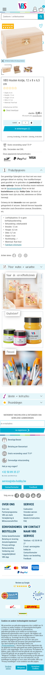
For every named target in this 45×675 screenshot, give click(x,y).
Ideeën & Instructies (32, 518)
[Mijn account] (35, 9)
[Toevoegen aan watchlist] (41, 26)
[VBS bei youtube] (33, 495)
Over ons (5, 509)
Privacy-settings (8, 545)
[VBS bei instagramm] (22, 495)
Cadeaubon (28, 509)
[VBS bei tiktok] (38, 495)
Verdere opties (8, 667)
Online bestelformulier (11, 536)
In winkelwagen (21, 128)
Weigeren (21, 667)
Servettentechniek (14, 188)
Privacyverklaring (8, 645)
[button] (3, 42)
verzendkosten (37, 116)
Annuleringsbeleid (9, 542)
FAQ (25, 521)
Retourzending (8, 548)
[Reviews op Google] (22, 585)
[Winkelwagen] (41, 9)
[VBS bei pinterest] (27, 495)
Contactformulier (12, 487)
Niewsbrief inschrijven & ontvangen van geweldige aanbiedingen (23, 416)
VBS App (5, 557)
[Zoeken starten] (41, 16)
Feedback (33, 487)
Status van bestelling (32, 555)
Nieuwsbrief (28, 515)
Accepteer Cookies (35, 667)
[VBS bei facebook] (16, 495)
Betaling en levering (10, 539)
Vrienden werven (30, 512)
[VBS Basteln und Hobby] (23, 6)
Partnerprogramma (9, 512)
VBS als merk (7, 515)
